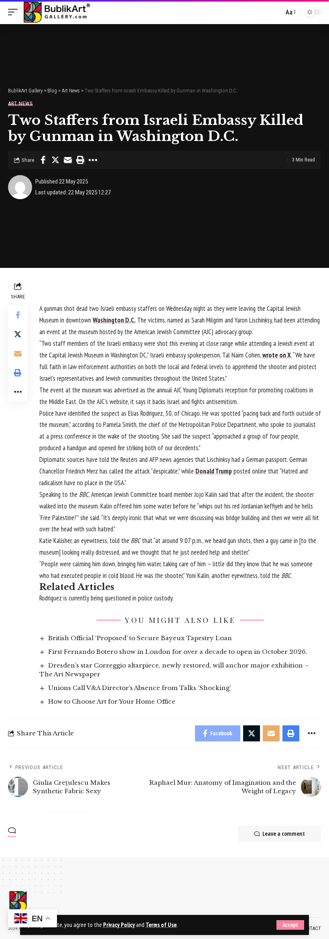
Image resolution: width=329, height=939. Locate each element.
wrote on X (276, 355)
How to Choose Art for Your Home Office (111, 701)
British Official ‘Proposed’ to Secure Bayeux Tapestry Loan (140, 638)
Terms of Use (161, 925)
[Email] (67, 159)
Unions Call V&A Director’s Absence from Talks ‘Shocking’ (139, 688)
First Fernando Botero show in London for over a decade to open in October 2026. (177, 651)
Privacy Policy (119, 925)
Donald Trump (213, 471)
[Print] (80, 159)
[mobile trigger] (15, 12)
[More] (92, 159)
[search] (276, 12)
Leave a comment (283, 833)
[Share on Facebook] (43, 159)
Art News (20, 103)
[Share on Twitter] (55, 159)
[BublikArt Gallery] (56, 12)
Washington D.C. (114, 320)
